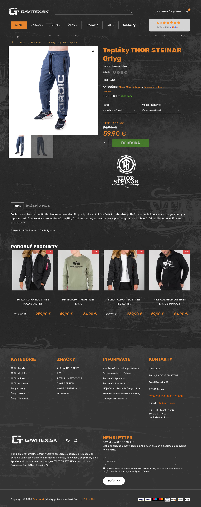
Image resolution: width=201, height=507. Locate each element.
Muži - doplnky (19, 373)
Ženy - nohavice (19, 398)
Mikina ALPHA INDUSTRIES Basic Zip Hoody (169, 301)
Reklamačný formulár (114, 383)
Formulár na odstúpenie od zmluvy (121, 393)
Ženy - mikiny (18, 393)
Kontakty (129, 25)
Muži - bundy (18, 368)
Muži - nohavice (19, 383)
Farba (106, 104)
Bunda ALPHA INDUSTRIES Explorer (124, 301)
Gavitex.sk (38, 499)
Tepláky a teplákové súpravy (62, 42)
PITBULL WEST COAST (69, 378)
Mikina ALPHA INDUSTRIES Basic (78, 301)
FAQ (109, 25)
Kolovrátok (89, 499)
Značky (36, 25)
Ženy (71, 25)
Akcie (19, 25)
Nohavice (36, 42)
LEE (59, 373)
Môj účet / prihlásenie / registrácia (121, 388)
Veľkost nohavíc (151, 104)
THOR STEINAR (65, 383)
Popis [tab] (17, 205)
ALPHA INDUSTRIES (68, 368)
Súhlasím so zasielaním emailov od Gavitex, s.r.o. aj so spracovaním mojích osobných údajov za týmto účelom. (143, 470)
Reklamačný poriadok (114, 378)
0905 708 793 (157, 396)
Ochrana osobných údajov (117, 373)
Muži (54, 25)
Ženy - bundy (18, 388)
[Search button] (130, 11)
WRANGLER (63, 393)
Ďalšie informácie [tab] (38, 205)
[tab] (17, 205)
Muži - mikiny (18, 378)
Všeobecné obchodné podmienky (121, 368)
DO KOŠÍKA (130, 143)
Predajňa (91, 25)
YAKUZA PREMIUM (67, 388)
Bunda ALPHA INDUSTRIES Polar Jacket (32, 301)
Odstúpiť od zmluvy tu (115, 398)
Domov (12, 42)
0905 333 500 (174, 396)
